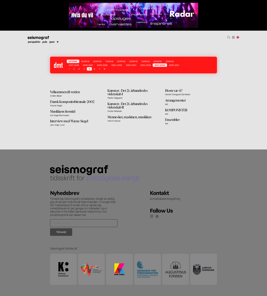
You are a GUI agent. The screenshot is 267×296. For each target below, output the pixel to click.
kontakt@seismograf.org (165, 198)
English (237, 37)
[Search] (228, 37)
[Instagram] (151, 216)
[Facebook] (157, 216)
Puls (44, 41)
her (84, 215)
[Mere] (58, 41)
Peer (52, 41)
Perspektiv (34, 41)
